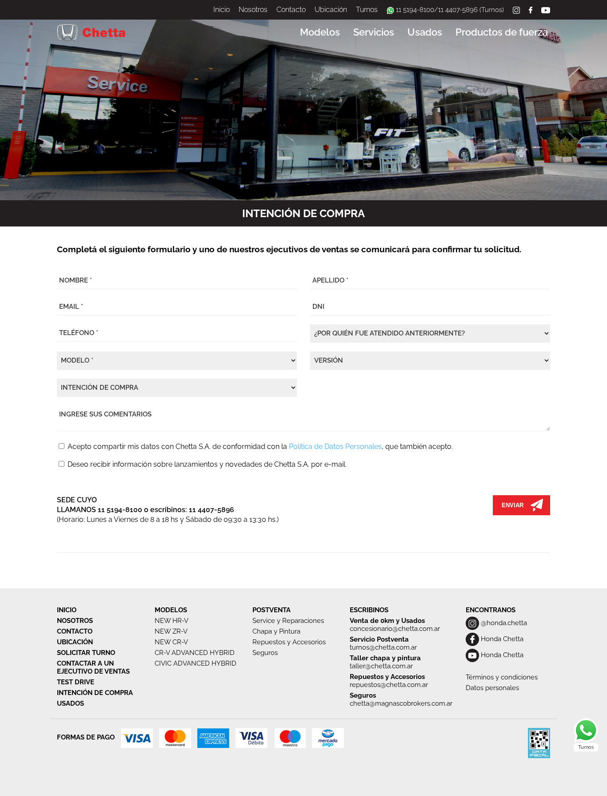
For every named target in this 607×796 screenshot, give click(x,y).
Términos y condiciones (502, 677)
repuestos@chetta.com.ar (389, 685)
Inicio (221, 9)
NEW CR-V (171, 642)
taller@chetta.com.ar (381, 666)
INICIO (66, 610)
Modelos (320, 32)
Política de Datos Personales (335, 446)
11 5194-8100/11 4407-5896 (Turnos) (449, 10)
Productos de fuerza (501, 32)
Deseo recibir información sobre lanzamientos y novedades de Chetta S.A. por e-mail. (206, 464)
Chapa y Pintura (276, 631)
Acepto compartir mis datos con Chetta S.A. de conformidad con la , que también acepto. (259, 446)
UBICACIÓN (75, 642)
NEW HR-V (171, 621)
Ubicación (331, 9)
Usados (424, 32)
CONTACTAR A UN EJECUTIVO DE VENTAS (93, 667)
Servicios (373, 32)
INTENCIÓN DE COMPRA (95, 693)
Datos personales (492, 688)
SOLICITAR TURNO (86, 653)
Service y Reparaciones (288, 621)
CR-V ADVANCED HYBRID (195, 653)
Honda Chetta (501, 639)
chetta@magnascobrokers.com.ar (401, 703)
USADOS (70, 703)
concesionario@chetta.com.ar (395, 629)
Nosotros (253, 9)
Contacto (291, 9)
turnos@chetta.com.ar (383, 647)
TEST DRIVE (75, 682)
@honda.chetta (503, 623)
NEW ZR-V (171, 631)
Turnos (367, 9)
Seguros (265, 653)
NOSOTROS (75, 621)
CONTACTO (74, 631)
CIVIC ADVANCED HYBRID (195, 663)
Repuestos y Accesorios (289, 642)
